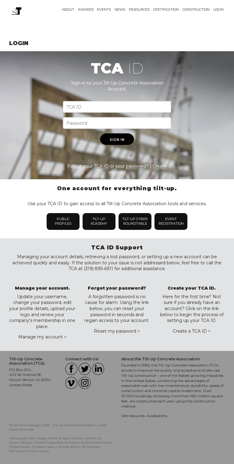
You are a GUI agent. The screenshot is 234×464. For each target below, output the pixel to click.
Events (104, 9)
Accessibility (157, 415)
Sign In (117, 139)
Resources (139, 9)
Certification (166, 9)
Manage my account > (42, 337)
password (136, 166)
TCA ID (101, 166)
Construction (196, 9)
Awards (86, 9)
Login (218, 9)
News (120, 9)
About (68, 9)
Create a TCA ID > (192, 331)
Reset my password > (117, 331)
